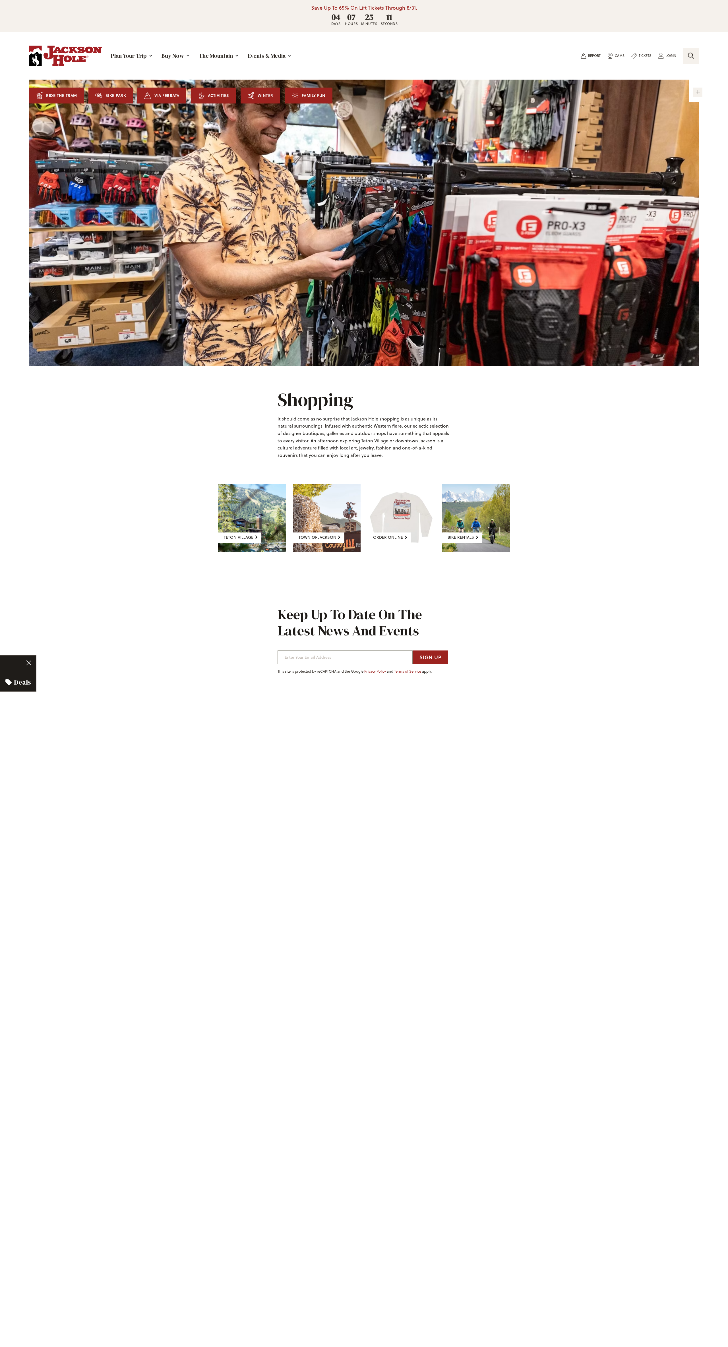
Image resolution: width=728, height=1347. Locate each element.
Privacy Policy (375, 671)
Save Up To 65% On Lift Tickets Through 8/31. (364, 8)
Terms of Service (407, 671)
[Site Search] (691, 56)
